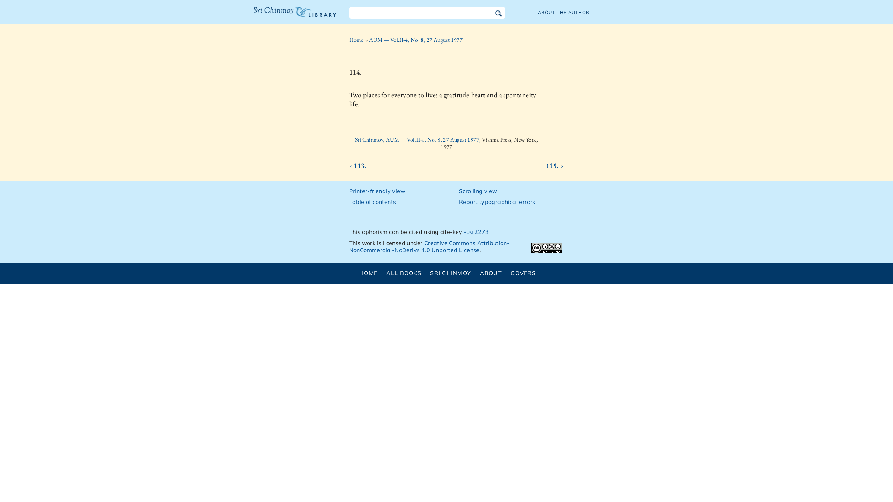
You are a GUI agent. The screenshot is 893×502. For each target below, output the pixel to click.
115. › (554, 165)
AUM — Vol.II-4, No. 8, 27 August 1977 (416, 40)
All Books (403, 272)
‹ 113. (358, 165)
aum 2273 (476, 231)
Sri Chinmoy (450, 272)
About (491, 272)
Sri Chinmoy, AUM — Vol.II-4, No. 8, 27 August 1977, (418, 139)
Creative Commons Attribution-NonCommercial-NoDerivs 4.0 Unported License (429, 246)
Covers (523, 272)
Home (356, 40)
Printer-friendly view (377, 191)
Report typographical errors (497, 201)
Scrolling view (478, 191)
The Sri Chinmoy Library (280, 16)
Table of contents (372, 201)
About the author (564, 12)
